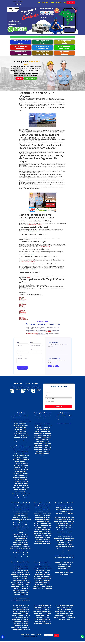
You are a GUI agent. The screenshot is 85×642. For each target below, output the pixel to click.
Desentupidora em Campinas (21, 505)
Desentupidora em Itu (21, 538)
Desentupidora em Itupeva (20, 544)
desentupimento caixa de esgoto (30, 269)
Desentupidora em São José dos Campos (20, 531)
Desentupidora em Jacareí (21, 529)
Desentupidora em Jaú (21, 550)
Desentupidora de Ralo (64, 570)
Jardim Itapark (22, 300)
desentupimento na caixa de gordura (28, 261)
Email (31, 342)
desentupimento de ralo (33, 231)
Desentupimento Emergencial (64, 47)
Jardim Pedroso (22, 302)
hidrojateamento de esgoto (29, 254)
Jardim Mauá (21, 306)
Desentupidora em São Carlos (21, 554)
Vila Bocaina (21, 303)
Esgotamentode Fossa (64, 53)
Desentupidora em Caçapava (21, 527)
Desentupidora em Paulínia (20, 517)
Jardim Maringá (22, 307)
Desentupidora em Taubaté (20, 534)
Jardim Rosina (21, 317)
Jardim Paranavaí (22, 313)
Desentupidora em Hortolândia (20, 509)
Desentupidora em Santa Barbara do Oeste (21, 519)
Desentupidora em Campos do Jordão (21, 557)
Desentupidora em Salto (20, 540)
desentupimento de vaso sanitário (35, 224)
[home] (17, 3)
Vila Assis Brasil (22, 310)
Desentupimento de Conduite (20, 47)
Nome (18, 342)
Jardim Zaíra (21, 297)
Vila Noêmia (21, 309)
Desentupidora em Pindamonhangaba (20, 548)
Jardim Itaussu (22, 311)
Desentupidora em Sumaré (20, 522)
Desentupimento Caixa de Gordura (42, 53)
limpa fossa (28, 277)
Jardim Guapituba (22, 318)
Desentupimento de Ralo (42, 42)
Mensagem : (19, 355)
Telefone (18, 348)
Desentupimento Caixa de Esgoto (20, 53)
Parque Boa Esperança (23, 319)
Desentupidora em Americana (20, 507)
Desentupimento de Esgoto (21, 42)
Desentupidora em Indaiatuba (20, 511)
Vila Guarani (21, 314)
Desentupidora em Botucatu (20, 552)
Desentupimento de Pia (64, 42)
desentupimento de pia (45, 246)
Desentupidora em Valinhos (20, 524)
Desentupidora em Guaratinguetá (20, 546)
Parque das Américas (23, 316)
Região (31, 348)
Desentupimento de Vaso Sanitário (42, 47)
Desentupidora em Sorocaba (20, 536)
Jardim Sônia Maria (22, 304)
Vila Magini (21, 298)
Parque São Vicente (23, 299)
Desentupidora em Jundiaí (21, 515)
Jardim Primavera (22, 312)
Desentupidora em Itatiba (21, 513)
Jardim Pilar (21, 305)
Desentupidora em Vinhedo (20, 542)
